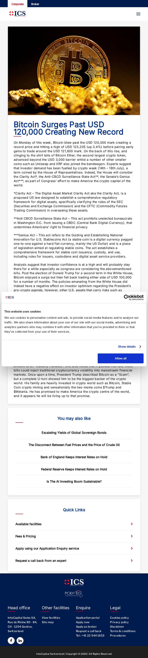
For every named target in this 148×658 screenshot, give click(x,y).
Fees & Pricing (25, 536)
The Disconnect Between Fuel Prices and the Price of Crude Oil (74, 445)
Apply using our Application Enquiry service (47, 548)
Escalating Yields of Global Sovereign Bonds (74, 433)
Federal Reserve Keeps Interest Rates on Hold (74, 469)
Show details (127, 346)
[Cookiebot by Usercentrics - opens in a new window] (127, 297)
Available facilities (28, 524)
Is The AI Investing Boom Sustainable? (74, 481)
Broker (35, 4)
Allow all (120, 358)
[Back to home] (17, 14)
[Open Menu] (138, 14)
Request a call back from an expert (40, 561)
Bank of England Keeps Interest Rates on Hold (74, 457)
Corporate (18, 4)
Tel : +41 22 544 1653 (90, 635)
